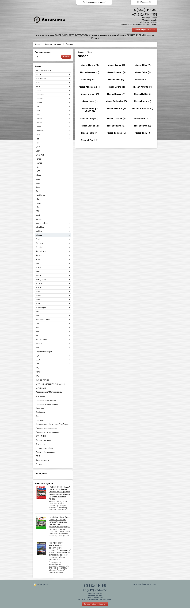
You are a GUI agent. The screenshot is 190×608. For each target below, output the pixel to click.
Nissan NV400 (140, 94)
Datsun (39, 123)
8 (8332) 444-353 (145, 10)
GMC (38, 147)
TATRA (39, 295)
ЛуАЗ (38, 356)
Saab (38, 263)
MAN (38, 215)
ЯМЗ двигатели (42, 380)
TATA (38, 291)
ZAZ (37, 211)
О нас (37, 44)
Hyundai (39, 163)
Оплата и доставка (52, 44)
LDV (37, 199)
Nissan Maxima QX (88, 87)
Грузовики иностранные (46, 400)
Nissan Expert (87, 79)
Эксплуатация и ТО (44, 70)
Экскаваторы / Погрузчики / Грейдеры (52, 424)
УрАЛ (38, 372)
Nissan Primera (114, 108)
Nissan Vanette (140, 87)
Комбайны (40, 412)
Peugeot (39, 243)
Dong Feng (40, 131)
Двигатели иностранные (46, 428)
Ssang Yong (41, 279)
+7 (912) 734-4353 (144, 14)
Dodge (38, 127)
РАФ (38, 364)
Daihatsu (39, 119)
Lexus (38, 203)
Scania (38, 267)
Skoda (38, 275)
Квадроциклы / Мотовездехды (49, 392)
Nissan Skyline (114, 126)
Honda (38, 159)
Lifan (38, 207)
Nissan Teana (87, 133)
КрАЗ (38, 348)
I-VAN (38, 171)
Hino (37, 167)
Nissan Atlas (141, 65)
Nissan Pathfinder (114, 101)
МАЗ (38, 360)
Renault (39, 255)
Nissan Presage (88, 118)
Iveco (38, 183)
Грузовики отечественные (47, 404)
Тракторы (40, 408)
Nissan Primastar (140, 108)
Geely (38, 151)
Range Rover (41, 251)
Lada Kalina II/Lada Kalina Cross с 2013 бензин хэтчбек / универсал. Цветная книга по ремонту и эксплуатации (59, 522)
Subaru (39, 283)
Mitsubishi (40, 227)
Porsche (39, 247)
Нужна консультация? (96, 2)
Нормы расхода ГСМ (44, 448)
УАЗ (37, 368)
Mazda (38, 219)
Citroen (39, 103)
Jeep (38, 187)
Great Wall (40, 155)
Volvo (38, 304)
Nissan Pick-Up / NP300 (90, 110)
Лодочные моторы (44, 352)
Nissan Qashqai (114, 118)
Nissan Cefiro (114, 87)
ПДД (38, 456)
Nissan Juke (114, 79)
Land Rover (40, 195)
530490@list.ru (43, 584)
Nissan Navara (114, 94)
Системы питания (43, 440)
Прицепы (40, 420)
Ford (37, 143)
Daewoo (39, 115)
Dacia (38, 111)
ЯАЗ (37, 376)
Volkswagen (41, 308)
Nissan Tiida (141, 133)
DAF (37, 107)
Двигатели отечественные (47, 432)
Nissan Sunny (140, 126)
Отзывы (69, 44)
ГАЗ (37, 324)
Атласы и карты (42, 460)
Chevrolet (40, 95)
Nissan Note (88, 101)
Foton (38, 135)
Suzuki (38, 287)
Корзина (144, 2)
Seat (38, 271)
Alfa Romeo (41, 79)
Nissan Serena (88, 126)
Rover (38, 259)
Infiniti (38, 175)
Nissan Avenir (114, 65)
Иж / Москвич (41, 340)
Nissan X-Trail (87, 140)
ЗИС (37, 336)
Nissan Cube (141, 72)
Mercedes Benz (42, 223)
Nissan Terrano (114, 133)
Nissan (39, 235)
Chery (38, 91)
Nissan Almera (88, 65)
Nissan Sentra (141, 118)
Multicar (39, 231)
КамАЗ (39, 344)
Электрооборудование (45, 452)
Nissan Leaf (141, 79)
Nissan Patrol (140, 101)
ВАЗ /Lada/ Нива (43, 320)
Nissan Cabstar (114, 72)
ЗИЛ (37, 332)
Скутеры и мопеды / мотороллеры (50, 384)
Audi (38, 83)
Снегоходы (40, 396)
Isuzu (38, 179)
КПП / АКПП (41, 436)
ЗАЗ (37, 328)
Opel (38, 239)
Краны (38, 416)
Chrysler (39, 99)
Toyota (38, 299)
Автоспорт (40, 444)
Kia (37, 191)
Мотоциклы (41, 388)
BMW (38, 87)
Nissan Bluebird (87, 72)
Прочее (39, 464)
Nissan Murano (88, 94)
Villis (37, 312)
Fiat (37, 139)
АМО (38, 316)
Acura (38, 74)
